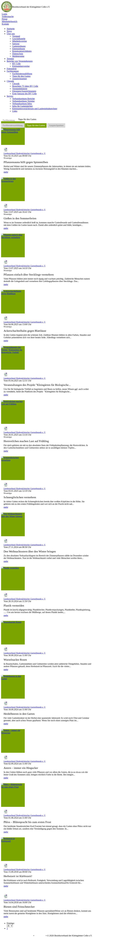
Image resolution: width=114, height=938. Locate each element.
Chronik (15, 83)
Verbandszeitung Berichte (23, 98)
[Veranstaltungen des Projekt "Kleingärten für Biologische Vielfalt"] (13, 358)
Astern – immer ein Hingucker (21, 767)
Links (14, 111)
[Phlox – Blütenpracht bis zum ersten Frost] (13, 795)
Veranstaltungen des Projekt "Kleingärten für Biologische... (37, 384)
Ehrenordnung (18, 48)
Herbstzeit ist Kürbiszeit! (18, 876)
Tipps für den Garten (21, 76)
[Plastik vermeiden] (13, 578)
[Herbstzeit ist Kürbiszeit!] (13, 849)
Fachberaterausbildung (22, 73)
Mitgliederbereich (9, 21)
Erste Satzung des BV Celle (24, 93)
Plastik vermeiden (14, 605)
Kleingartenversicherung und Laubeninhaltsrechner (34, 108)
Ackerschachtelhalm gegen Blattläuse (25, 330)
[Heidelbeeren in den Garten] (13, 687)
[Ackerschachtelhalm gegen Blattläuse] (13, 301)
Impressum (39, 936)
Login (4, 14)
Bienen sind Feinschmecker (19, 906)
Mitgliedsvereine (19, 41)
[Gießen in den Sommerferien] (13, 189)
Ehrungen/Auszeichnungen (24, 91)
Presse (4, 19)
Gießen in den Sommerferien (20, 218)
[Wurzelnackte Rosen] (13, 632)
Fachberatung (9, 120)
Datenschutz (17, 53)
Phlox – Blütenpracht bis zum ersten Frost (27, 822)
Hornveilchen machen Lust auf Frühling (26, 441)
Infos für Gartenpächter (22, 106)
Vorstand (16, 36)
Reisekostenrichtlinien (22, 51)
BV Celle (16, 63)
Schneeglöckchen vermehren (20, 497)
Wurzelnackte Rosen (15, 659)
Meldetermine (18, 56)
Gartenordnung (19, 46)
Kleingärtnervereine (21, 66)
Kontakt (5, 24)
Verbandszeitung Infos (22, 103)
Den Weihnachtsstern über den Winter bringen (30, 551)
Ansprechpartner (19, 78)
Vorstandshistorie (19, 88)
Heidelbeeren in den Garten (19, 713)
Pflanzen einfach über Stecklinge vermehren (29, 274)
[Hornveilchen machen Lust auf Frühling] (13, 412)
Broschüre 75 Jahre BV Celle (25, 86)
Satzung (15, 43)
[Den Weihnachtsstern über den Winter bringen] (13, 524)
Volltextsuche (8, 16)
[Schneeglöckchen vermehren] (13, 468)
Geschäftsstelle (18, 38)
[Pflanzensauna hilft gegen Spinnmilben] (13, 133)
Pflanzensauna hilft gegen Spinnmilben (26, 162)
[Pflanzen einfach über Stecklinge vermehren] (13, 245)
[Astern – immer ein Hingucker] (13, 741)
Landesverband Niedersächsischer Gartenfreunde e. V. (25, 153)
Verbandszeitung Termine (23, 101)
